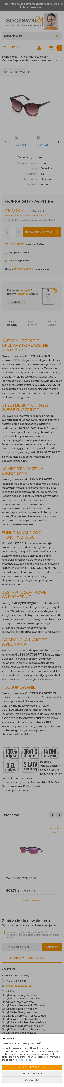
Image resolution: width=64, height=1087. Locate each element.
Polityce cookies (23, 1059)
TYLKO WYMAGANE (32, 1073)
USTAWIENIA (32, 1080)
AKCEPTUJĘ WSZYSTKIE (32, 1067)
